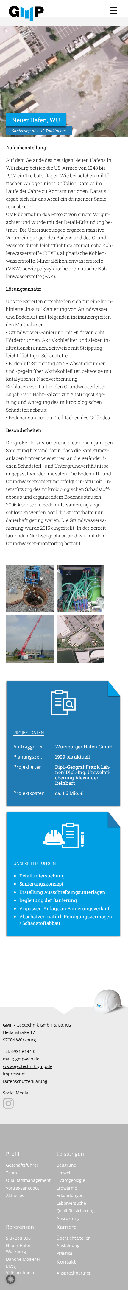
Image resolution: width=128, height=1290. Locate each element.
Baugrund (67, 1165)
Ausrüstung (68, 1218)
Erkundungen (70, 1195)
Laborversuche (71, 1203)
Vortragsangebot (22, 1188)
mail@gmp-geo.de (21, 1059)
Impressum (14, 1074)
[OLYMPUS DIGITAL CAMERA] (31, 590)
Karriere (67, 1226)
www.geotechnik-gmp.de (27, 1066)
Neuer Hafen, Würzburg (19, 1248)
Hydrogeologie (71, 1180)
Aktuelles (15, 1195)
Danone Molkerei (23, 1259)
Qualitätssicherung (76, 1210)
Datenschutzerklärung (25, 1081)
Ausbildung (68, 1245)
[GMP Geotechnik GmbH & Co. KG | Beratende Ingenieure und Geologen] (26, 13)
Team (11, 1173)
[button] (10, 1279)
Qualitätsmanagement (25, 1180)
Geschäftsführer (22, 1165)
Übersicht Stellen (74, 1238)
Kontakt (66, 1261)
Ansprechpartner (74, 1273)
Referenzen (20, 1226)
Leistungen (70, 1153)
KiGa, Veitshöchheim (20, 1269)
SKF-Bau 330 (18, 1238)
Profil (12, 1153)
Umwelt (64, 1173)
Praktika (64, 1253)
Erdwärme (67, 1188)
